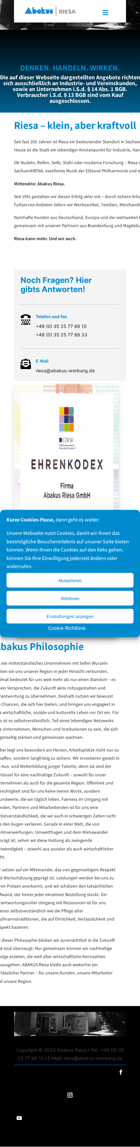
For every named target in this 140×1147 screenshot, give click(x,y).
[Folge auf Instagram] (70, 1095)
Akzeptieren (70, 580)
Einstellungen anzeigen (70, 616)
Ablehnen (70, 598)
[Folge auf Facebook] (121, 1072)
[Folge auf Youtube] (19, 1118)
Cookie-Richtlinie (67, 628)
